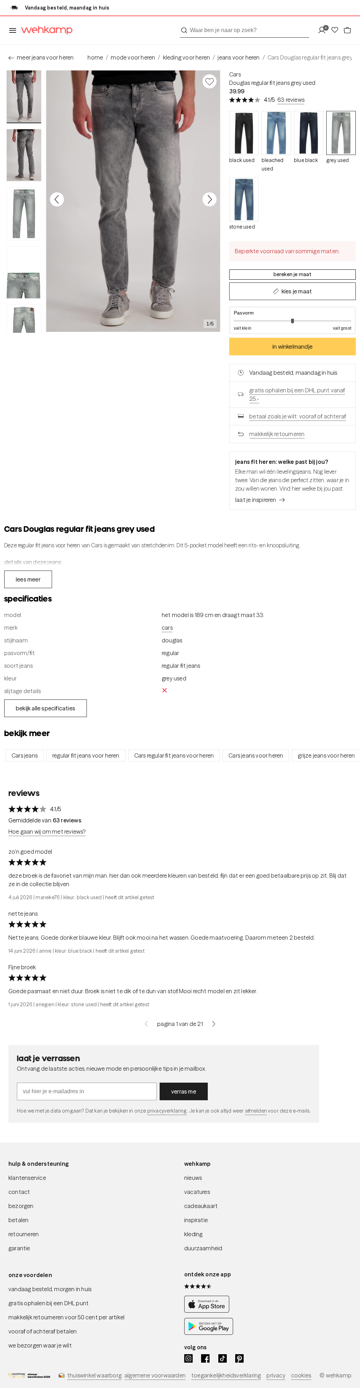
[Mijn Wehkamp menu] (323, 30)
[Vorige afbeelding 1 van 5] (57, 199)
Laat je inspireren (255, 499)
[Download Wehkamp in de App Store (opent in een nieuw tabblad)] (208, 1311)
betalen (18, 1220)
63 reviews (290, 99)
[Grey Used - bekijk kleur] (341, 133)
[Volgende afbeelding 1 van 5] (209, 199)
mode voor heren (133, 57)
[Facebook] (205, 1358)
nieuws (193, 1177)
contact (19, 1191)
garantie (19, 1248)
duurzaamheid (203, 1248)
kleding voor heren (186, 57)
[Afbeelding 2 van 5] (23, 155)
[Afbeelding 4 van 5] (23, 272)
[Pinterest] (239, 1358)
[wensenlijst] (336, 30)
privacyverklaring (167, 1111)
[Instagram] (188, 1358)
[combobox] (244, 30)
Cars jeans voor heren (256, 755)
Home (95, 57)
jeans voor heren (238, 57)
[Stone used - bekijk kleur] (244, 200)
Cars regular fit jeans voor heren (174, 755)
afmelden (256, 1111)
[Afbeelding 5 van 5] (23, 331)
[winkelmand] (347, 30)
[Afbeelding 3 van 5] (23, 213)
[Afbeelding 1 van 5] (23, 96)
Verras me (183, 1091)
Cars (235, 74)
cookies (301, 1375)
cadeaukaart (201, 1205)
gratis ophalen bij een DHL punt (48, 1303)
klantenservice (27, 1177)
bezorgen (21, 1205)
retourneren (23, 1234)
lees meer (28, 579)
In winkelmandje (292, 346)
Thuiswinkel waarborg (94, 1375)
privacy (275, 1375)
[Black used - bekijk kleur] (244, 133)
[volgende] (214, 1024)
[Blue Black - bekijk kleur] (308, 133)
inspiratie (196, 1220)
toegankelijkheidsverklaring (226, 1375)
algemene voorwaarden (155, 1375)
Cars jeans (25, 755)
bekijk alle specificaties (45, 708)
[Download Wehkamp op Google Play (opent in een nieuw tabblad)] (208, 1333)
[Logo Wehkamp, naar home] (44, 30)
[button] (292, 320)
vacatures (197, 1191)
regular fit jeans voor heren (86, 755)
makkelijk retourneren (276, 433)
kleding (193, 1234)
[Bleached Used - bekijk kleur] (276, 133)
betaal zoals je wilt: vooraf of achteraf (297, 416)
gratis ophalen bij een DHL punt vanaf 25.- (297, 394)
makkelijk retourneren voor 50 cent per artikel (66, 1317)
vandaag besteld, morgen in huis (49, 1289)
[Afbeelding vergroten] (133, 201)
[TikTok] (222, 1358)
